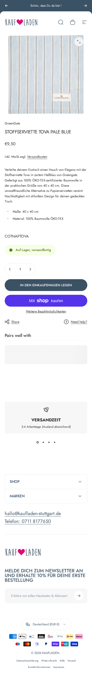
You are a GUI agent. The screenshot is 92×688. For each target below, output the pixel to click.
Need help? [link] (79, 322)
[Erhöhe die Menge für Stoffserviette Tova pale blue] (30, 269)
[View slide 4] (54, 442)
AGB (62, 660)
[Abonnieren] (79, 595)
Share (15, 321)
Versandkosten (37, 156)
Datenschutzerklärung (27, 660)
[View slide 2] (43, 442)
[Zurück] (6, 5)
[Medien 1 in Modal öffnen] (79, 41)
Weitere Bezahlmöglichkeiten (46, 311)
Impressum (58, 667)
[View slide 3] (49, 442)
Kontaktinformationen (39, 667)
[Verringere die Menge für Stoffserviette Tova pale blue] (10, 269)
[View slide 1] (37, 442)
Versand (71, 660)
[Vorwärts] (85, 5)
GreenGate (12, 123)
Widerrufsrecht (49, 660)
